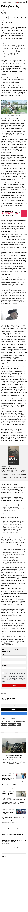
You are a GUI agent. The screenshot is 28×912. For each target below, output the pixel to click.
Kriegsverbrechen (12, 724)
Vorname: (4, 660)
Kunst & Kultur (8, 721)
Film (2, 721)
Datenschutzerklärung (7, 676)
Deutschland (4, 724)
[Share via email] (18, 17)
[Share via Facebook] (3, 17)
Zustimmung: (5, 671)
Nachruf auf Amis (19, 541)
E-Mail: (3, 654)
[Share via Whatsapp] (10, 17)
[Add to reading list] (25, 17)
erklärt (8, 497)
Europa (19, 724)
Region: (4, 665)
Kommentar (7, 643)
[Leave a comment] (21, 17)
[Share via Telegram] (14, 17)
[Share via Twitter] (6, 17)
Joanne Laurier (3, 12)
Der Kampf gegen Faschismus (19, 721)
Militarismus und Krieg (6, 727)
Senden (14, 685)
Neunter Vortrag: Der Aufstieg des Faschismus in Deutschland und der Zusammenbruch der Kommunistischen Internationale (11, 697)
